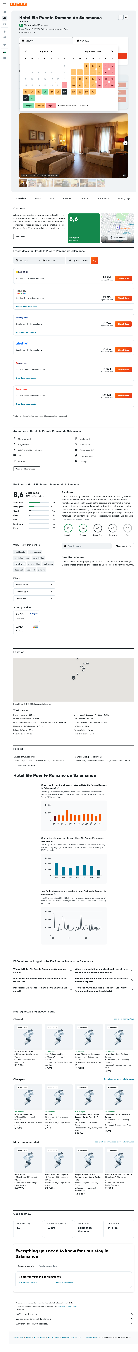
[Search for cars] (4, 23)
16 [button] (26, 85)
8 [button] (64, 72)
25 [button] (38, 91)
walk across (48, 564)
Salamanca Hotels (91, 1337)
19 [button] (45, 85)
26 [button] (45, 91)
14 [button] (58, 78)
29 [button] (64, 91)
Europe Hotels (39, 1337)
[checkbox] (26, 616)
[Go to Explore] (4, 31)
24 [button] (32, 91)
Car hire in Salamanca (28, 1282)
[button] (5, 4)
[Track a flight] (4, 37)
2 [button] (25, 72)
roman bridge (38, 558)
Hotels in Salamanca (64, 1282)
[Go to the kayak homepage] (18, 4)
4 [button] (38, 72)
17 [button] (32, 85)
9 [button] (25, 78)
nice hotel (31, 570)
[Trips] (4, 44)
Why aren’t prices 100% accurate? (32, 1323)
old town (41, 570)
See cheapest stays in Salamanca (119, 1079)
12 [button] (45, 78)
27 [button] (52, 91)
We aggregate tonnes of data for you (33, 1318)
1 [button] (64, 65)
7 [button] (58, 72)
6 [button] (51, 72)
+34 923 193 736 (27, 32)
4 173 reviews (41, 25)
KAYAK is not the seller (26, 1314)
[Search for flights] (4, 12)
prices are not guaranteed (67, 1306)
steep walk (18, 570)
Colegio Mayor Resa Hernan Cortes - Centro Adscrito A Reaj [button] (87, 1117)
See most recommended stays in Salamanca (114, 1142)
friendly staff (19, 564)
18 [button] (39, 85)
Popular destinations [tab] (48, 1266)
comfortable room (21, 558)
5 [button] (45, 72)
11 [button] (38, 78)
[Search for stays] (4, 18)
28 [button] (58, 91)
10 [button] (32, 78)
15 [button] (65, 78)
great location (20, 552)
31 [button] (32, 98)
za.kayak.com (18, 1337)
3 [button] (32, 72)
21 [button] (58, 85)
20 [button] (51, 85)
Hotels (28, 1337)
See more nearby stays (124, 1019)
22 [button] (64, 85)
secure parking (35, 552)
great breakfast (34, 564)
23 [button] (26, 91)
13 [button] (52, 78)
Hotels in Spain (53, 1337)
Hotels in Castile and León (71, 1337)
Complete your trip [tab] (26, 1266)
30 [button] (25, 98)
